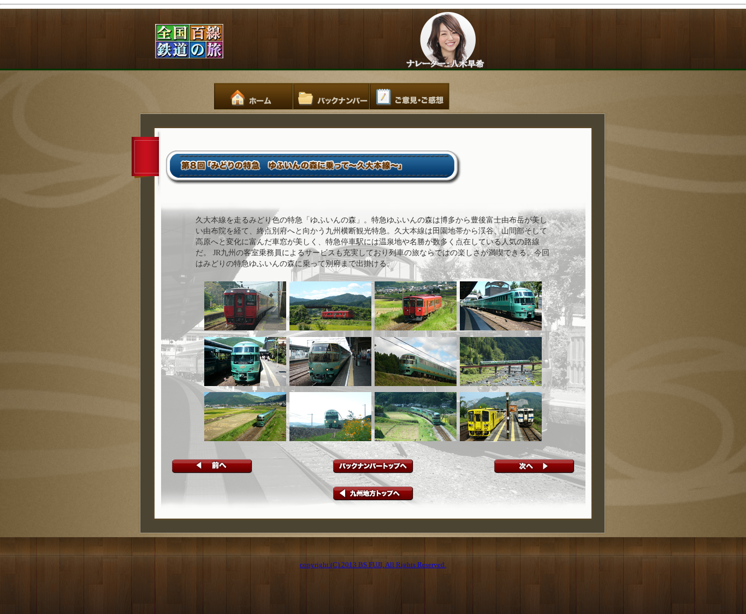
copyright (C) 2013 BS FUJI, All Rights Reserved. (373, 565)
